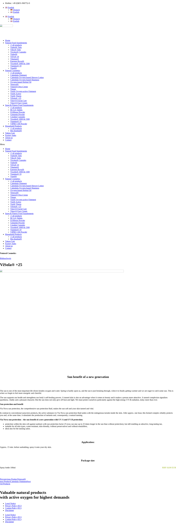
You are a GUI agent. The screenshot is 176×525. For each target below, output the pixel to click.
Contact (8, 140)
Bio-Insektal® (16, 131)
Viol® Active (15, 94)
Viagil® (13, 68)
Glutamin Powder (17, 114)
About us (9, 138)
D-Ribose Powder (17, 112)
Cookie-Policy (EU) (13, 508)
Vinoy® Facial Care (18, 101)
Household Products (13, 126)
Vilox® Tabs (15, 50)
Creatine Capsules (17, 117)
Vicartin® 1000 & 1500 (20, 63)
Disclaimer (9, 510)
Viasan (13, 89)
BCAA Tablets (16, 110)
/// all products (16, 45)
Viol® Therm (15, 96)
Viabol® (13, 54)
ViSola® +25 (15, 98)
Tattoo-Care (10, 133)
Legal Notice (10, 503)
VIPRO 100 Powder (18, 124)
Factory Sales (10, 135)
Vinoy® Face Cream (18, 103)
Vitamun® (14, 59)
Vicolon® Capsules (18, 52)
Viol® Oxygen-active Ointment (23, 91)
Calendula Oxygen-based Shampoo (24, 80)
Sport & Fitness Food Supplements (19, 105)
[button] (88, 144)
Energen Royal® (17, 61)
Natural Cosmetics (12, 70)
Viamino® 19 (15, 66)
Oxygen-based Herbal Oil (20, 82)
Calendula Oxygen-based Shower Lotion (27, 77)
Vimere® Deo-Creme (19, 87)
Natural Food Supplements (16, 43)
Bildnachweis (5, 258)
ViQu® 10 (14, 57)
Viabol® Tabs (16, 47)
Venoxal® (14, 84)
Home (7, 40)
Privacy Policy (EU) (13, 506)
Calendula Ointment (18, 75)
